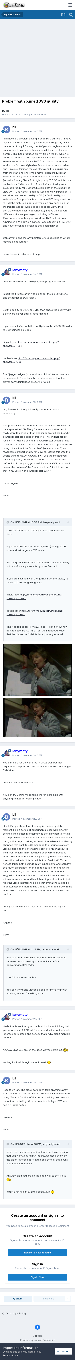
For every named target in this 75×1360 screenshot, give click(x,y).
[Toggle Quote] (8, 522)
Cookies (38, 1335)
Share (19, 1298)
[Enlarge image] (65, 1049)
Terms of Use (10, 1355)
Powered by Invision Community (37, 1340)
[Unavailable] (37, 669)
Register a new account (37, 1252)
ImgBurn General (36, 114)
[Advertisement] (37, 58)
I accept (64, 1351)
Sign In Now (37, 1277)
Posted (27, 131)
